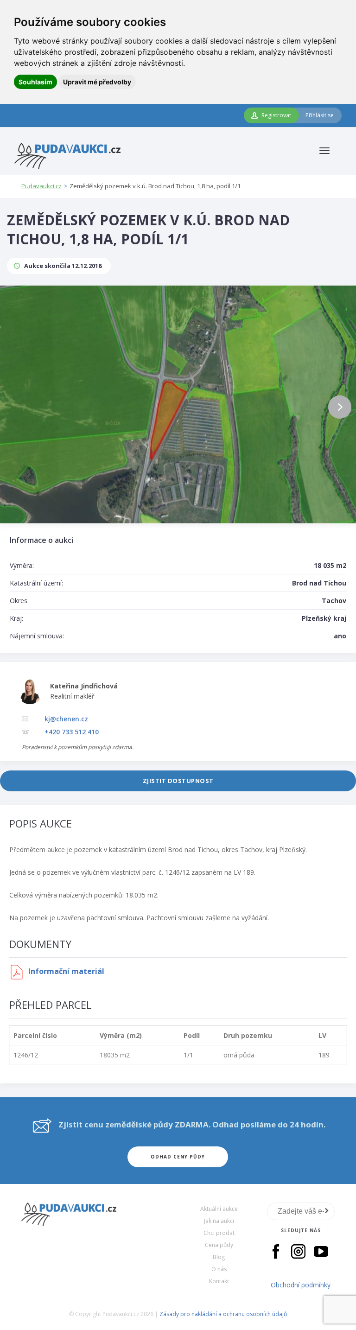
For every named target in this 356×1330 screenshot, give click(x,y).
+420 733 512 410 (71, 731)
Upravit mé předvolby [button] (97, 82)
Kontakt (219, 1281)
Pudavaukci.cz (41, 186)
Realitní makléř (72, 696)
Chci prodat (219, 1233)
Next (339, 407)
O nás (219, 1269)
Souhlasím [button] (35, 82)
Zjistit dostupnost (178, 780)
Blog (219, 1257)
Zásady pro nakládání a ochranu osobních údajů (223, 1314)
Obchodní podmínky (301, 1284)
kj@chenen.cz (66, 718)
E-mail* (301, 1211)
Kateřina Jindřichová (84, 685)
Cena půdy (219, 1245)
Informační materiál (65, 971)
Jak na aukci (219, 1221)
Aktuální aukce (219, 1209)
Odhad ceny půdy (178, 1156)
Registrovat (276, 115)
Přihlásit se (319, 115)
